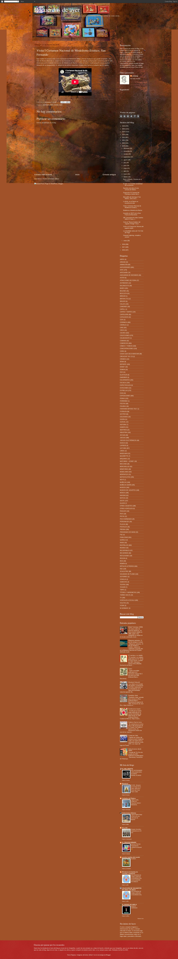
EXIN (121, 393)
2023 (123, 134)
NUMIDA (133, 859)
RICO (121, 561)
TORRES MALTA (125, 595)
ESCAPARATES (125, 380)
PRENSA (122, 529)
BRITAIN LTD (124, 299)
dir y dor (125, 828)
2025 (123, 129)
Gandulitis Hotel (133, 695)
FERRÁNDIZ (124, 401)
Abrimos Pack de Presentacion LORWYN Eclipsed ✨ (136, 846)
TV (121, 597)
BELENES (123, 291)
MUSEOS (123, 487)
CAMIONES (123, 306)
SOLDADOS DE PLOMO (127, 574)
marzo (126, 174)
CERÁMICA (123, 322)
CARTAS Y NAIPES (126, 312)
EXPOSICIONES (48, 105)
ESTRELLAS (124, 390)
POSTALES (123, 527)
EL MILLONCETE (127, 769)
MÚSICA (122, 493)
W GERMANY (124, 608)
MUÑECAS (123, 482)
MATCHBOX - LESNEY (127, 461)
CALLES (122, 304)
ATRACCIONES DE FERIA (128, 280)
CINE (121, 327)
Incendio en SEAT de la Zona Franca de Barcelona (132, 214)
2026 (123, 126)
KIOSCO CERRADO (134, 907)
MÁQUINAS (123, 459)
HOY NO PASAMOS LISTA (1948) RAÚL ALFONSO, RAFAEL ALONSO (136, 773)
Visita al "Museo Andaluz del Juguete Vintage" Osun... (131, 222)
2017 (123, 247)
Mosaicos (125, 783)
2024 (123, 131)
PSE (121, 534)
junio (125, 165)
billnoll (91, 955)
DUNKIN (122, 369)
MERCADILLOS (124, 466)
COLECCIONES (125, 335)
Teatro (130, 669)
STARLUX (123, 579)
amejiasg (135, 76)
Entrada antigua (109, 175)
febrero (126, 177)
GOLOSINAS (124, 417)
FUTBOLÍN (123, 411)
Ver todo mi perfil (135, 78)
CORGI (122, 351)
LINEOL (122, 451)
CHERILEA (123, 325)
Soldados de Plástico (129, 798)
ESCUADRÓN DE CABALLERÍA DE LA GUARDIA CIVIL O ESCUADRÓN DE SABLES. (136, 878)
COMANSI (123, 340)
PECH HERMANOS (126, 519)
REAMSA (123, 548)
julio (125, 162)
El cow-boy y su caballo (135, 655)
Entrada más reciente (43, 175)
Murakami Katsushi (134, 682)
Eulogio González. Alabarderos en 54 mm (136, 831)
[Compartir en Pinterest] (69, 102)
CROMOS (123, 359)
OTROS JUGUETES (126, 506)
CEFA (121, 319)
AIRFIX (122, 259)
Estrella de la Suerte (134, 709)
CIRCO (122, 330)
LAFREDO (123, 445)
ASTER (122, 278)
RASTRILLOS (124, 545)
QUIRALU (123, 540)
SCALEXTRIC (124, 571)
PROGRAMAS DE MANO (127, 532)
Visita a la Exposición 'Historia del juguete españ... (133, 227)
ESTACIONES (124, 388)
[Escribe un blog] (63, 102)
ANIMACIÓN (124, 264)
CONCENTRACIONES (126, 348)
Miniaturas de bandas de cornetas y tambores (130, 872)
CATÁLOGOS (124, 317)
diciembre (127, 148)
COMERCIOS (124, 343)
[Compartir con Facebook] (67, 102)
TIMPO (122, 590)
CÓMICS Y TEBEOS (126, 346)
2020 (123, 143)
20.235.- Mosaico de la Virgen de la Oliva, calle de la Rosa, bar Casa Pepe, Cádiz (136, 788)
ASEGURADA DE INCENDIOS (129, 275)
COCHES (123, 333)
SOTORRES (123, 576)
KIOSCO (122, 443)
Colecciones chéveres (129, 813)
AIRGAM (122, 262)
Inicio (77, 175)
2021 (123, 140)
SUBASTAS (123, 582)
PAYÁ (121, 514)
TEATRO (122, 584)
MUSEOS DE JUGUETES (128, 490)
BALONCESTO (124, 285)
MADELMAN (124, 453)
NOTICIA (122, 498)
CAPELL (122, 309)
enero (125, 240)
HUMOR (122, 427)
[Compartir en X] (65, 102)
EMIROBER (123, 377)
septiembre (127, 157)
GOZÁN (122, 419)
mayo (125, 168)
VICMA (122, 605)
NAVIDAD (123, 495)
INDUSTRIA (123, 432)
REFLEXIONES (124, 555)
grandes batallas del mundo (131, 857)
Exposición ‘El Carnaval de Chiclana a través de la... (131, 193)
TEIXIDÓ (122, 587)
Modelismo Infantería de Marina (132, 210)
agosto (126, 160)
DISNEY (122, 367)
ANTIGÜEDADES (125, 267)
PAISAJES (123, 511)
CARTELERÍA (124, 314)
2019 (123, 146)
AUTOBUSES (124, 283)
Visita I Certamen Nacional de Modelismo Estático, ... (132, 206)
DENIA (122, 361)
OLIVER (122, 503)
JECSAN (122, 435)
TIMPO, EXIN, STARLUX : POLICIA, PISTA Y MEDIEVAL (136, 802)
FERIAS (122, 398)
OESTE (122, 500)
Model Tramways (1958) (135, 627)
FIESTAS (123, 403)
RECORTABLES (125, 550)
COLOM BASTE (125, 338)
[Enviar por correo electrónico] (61, 102)
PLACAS (122, 524)
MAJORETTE (124, 456)
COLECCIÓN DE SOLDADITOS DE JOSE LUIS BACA (131, 889)
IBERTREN (123, 430)
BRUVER (122, 301)
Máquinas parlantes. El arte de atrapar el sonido (135, 641)
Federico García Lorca (135, 722)
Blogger (108, 955)
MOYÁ (122, 479)
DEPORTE (123, 364)
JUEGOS (122, 437)
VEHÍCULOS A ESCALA (127, 600)
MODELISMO (58, 105)
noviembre (127, 151)
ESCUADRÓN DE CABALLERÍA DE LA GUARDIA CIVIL (136, 893)
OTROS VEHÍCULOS (126, 508)
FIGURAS (123, 406)
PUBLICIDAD (124, 537)
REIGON (122, 558)
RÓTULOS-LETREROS (127, 566)
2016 (123, 250)
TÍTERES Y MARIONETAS (128, 592)
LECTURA (123, 448)
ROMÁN (122, 563)
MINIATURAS (124, 469)
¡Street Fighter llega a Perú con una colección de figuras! (136, 817)
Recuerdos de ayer (57, 9)
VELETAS (123, 603)
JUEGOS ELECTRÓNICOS (128, 440)
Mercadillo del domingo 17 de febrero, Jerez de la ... (132, 197)
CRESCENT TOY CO (126, 356)
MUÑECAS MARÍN (125, 485)
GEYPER (123, 414)
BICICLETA (123, 293)
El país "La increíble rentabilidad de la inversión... (132, 184)
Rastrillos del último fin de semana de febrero (131, 188)
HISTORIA (123, 424)
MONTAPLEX (124, 474)
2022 (123, 137)
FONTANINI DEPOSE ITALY (128, 409)
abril (125, 171)
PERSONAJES (124, 521)
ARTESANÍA (124, 272)
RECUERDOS (124, 553)
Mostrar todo (141, 918)
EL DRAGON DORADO (129, 842)
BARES (122, 288)
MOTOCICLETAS (125, 477)
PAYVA (122, 516)
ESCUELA (123, 382)
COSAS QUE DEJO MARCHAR (129, 354)
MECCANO (123, 464)
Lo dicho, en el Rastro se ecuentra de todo (130, 202)
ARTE (122, 270)
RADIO (122, 542)
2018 (123, 244)
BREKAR (122, 296)
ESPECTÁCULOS (125, 385)
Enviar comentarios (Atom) (51, 179)
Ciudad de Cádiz (133, 735)
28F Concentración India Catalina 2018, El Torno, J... (133, 218)
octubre (126, 154)
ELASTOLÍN (123, 375)
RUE (121, 569)
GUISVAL (123, 422)
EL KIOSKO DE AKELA (129, 904)
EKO (121, 372)
